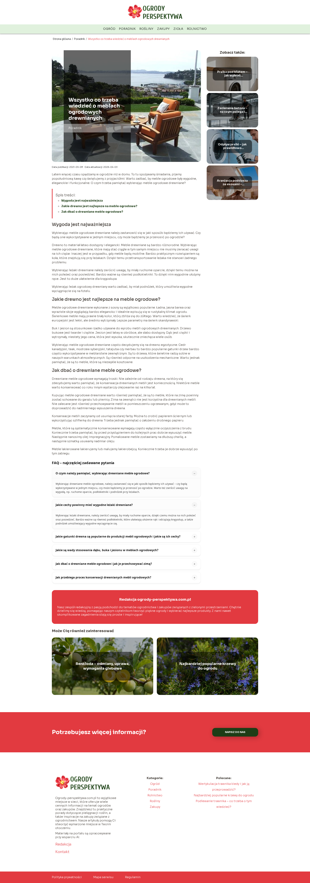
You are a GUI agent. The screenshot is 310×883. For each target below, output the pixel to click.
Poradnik (127, 29)
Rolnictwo (197, 29)
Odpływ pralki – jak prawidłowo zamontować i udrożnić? (232, 146)
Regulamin (132, 877)
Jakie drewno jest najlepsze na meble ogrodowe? (99, 206)
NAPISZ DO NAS (235, 732)
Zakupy (163, 29)
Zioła (178, 29)
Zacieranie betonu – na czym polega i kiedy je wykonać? (232, 110)
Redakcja (63, 844)
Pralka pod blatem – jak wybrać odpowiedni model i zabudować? (232, 74)
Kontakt (62, 852)
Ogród (109, 29)
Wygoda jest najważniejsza (82, 200)
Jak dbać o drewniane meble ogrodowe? (92, 212)
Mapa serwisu (103, 877)
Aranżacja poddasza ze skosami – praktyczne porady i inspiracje (232, 182)
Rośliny (146, 29)
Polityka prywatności (67, 877)
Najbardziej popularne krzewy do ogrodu (207, 666)
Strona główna (62, 39)
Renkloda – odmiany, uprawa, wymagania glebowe (103, 666)
